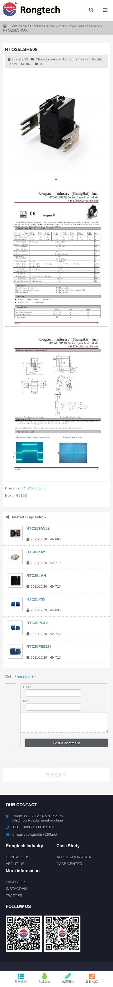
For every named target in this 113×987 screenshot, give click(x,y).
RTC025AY (36, 552)
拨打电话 (92, 981)
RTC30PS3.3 (37, 623)
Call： (27, 687)
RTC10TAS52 (38, 528)
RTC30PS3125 (39, 646)
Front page (17, 26)
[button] (56, 179)
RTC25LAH (36, 575)
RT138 (21, 495)
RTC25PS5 (36, 599)
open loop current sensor (79, 26)
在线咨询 (44, 981)
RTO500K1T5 (33, 488)
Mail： (27, 701)
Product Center (42, 26)
